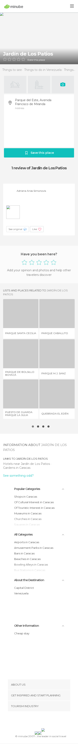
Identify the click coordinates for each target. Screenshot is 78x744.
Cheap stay (21, 633)
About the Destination (29, 580)
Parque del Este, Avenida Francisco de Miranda (33, 102)
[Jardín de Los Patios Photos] (39, 38)
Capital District (24, 587)
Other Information (26, 626)
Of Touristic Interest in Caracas (34, 507)
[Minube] (13, 6)
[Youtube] (49, 720)
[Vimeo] (43, 720)
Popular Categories (27, 489)
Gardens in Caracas (16, 468)
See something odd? (18, 475)
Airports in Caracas (26, 542)
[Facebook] (32, 720)
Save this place (42, 153)
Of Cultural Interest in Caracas (34, 502)
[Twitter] (38, 720)
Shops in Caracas (25, 496)
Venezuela (21, 593)
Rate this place (36, 60)
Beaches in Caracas (27, 559)
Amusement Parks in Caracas (33, 547)
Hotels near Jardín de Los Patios (27, 464)
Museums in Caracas (27, 513)
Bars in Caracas (24, 553)
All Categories (23, 534)
